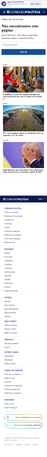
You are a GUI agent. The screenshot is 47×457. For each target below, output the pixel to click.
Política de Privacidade (14, 216)
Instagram (19, 444)
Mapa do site (10, 242)
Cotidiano (8, 264)
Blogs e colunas (11, 333)
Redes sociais (10, 364)
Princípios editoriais (12, 231)
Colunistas (9, 283)
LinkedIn (35, 444)
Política (5, 64)
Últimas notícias (11, 325)
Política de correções (13, 235)
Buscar (43, 12)
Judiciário (8, 268)
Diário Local (9, 404)
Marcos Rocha (10, 313)
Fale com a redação (12, 239)
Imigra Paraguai (11, 408)
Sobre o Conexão (11, 212)
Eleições (8, 276)
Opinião (8, 279)
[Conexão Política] (23, 12)
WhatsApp (9, 360)
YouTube (27, 444)
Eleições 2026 (10, 329)
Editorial (8, 316)
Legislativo (9, 261)
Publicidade (9, 356)
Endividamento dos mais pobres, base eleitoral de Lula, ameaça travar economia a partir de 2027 (23, 170)
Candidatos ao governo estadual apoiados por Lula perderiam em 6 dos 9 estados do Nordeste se (22, 96)
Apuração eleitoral (12, 343)
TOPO (41, 199)
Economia (6, 140)
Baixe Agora (35, 4)
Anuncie (8, 382)
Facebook (8, 444)
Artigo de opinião (11, 291)
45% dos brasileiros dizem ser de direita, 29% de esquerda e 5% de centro (23, 134)
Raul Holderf (9, 305)
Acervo (7, 227)
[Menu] (5, 12)
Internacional (10, 272)
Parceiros (8, 224)
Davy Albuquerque (12, 309)
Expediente (9, 220)
